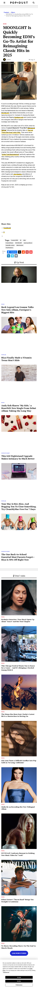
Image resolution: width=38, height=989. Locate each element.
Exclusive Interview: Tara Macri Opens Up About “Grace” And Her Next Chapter (17, 620)
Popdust (6, 12)
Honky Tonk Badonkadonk (10, 154)
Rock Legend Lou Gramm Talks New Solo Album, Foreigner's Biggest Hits (17, 310)
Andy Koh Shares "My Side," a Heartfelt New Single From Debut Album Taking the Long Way (18, 408)
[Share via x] (19, 252)
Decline (19, 981)
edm (24, 240)
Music (13, 12)
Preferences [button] (6, 972)
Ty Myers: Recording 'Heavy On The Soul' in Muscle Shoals (18, 947)
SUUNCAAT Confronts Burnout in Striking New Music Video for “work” (18, 854)
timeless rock (18, 117)
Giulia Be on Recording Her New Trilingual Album (18, 808)
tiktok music (20, 245)
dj (20, 240)
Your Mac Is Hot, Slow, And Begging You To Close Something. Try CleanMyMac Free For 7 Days (18, 506)
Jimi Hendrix (17, 174)
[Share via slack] (12, 255)
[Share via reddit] (23, 252)
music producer (28, 243)
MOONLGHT (5, 113)
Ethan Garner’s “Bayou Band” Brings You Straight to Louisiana (17, 900)
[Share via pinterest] (27, 252)
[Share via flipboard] (30, 252)
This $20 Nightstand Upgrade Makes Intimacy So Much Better (18, 457)
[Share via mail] (16, 255)
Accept (19, 977)
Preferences (19, 985)
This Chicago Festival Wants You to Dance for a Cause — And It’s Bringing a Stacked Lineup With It (18, 668)
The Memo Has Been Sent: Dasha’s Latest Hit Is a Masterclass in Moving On (17, 715)
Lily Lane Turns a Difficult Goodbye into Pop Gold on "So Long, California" (18, 761)
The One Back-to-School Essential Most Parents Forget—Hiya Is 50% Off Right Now (18, 557)
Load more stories (19, 953)
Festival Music (9, 243)
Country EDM (14, 240)
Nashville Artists (10, 245)
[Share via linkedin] (8, 255)
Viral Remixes (9, 247)
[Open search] (33, 2)
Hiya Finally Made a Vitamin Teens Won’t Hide (16, 359)
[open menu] (4, 2)
